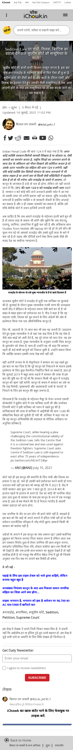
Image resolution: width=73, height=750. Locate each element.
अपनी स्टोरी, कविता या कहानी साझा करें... (39, 30)
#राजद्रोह (8, 612)
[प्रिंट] (34, 137)
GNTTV (57, 2)
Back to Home (20, 740)
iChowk (6, 2)
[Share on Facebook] (4, 138)
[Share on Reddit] (18, 138)
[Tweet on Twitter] (10, 137)
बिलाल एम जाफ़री (20, 699)
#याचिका (21, 612)
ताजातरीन (59, 745)
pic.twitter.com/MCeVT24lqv (29, 460)
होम (4, 107)
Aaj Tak (17, 2)
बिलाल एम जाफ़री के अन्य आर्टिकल (24, 745)
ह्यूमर (14, 107)
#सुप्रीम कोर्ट (36, 612)
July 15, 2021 (42, 467)
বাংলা (27, 2)
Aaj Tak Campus (40, 2)
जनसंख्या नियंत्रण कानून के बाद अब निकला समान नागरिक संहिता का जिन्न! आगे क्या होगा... (35, 590)
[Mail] (26, 137)
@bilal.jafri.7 (46, 124)
